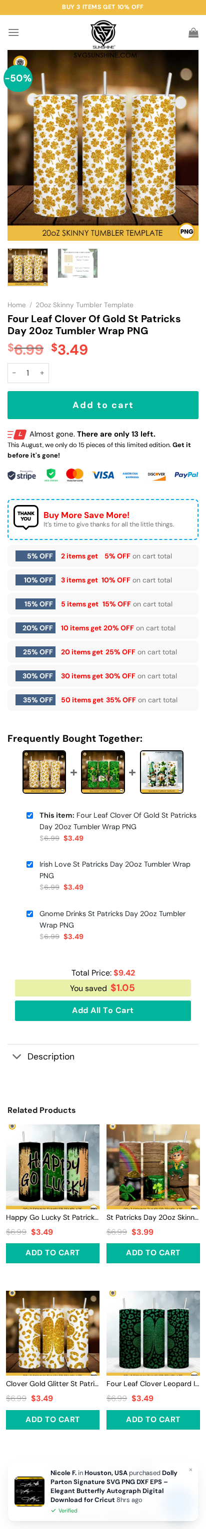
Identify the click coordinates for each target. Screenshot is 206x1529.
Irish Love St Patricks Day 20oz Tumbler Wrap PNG (115, 870)
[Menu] (14, 32)
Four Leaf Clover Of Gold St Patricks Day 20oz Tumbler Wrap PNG (118, 821)
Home (17, 305)
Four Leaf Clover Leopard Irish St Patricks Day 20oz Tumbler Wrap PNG (153, 1383)
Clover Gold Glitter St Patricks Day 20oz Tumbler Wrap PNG (53, 1383)
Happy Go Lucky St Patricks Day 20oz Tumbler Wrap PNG (53, 1217)
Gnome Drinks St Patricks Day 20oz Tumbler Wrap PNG (113, 919)
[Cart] (193, 32)
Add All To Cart (103, 1010)
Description (51, 1056)
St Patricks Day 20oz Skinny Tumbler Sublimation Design (153, 1217)
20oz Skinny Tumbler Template (85, 305)
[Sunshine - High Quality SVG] (103, 32)
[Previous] (24, 145)
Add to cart (103, 405)
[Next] (182, 145)
